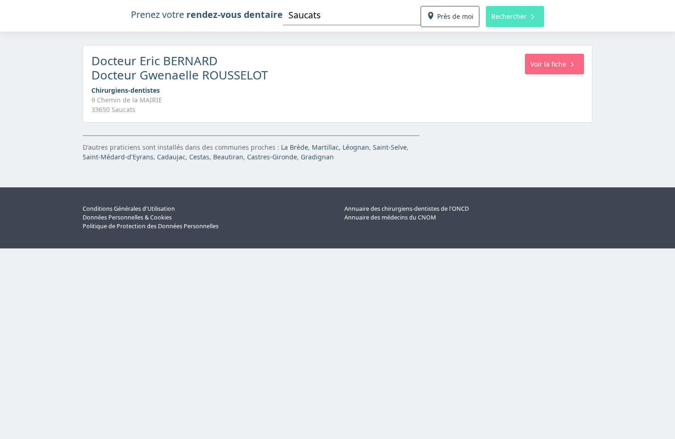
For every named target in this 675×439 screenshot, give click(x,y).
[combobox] (352, 15)
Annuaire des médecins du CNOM (390, 217)
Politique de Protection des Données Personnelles (151, 226)
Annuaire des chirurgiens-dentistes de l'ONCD (406, 209)
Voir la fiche (548, 64)
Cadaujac (171, 156)
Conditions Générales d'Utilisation (129, 209)
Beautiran (228, 156)
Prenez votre (207, 14)
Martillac (325, 147)
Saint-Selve (390, 147)
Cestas (199, 156)
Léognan (356, 147)
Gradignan (317, 156)
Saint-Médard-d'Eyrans (118, 156)
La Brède (294, 147)
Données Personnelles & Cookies (127, 217)
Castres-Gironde (272, 156)
